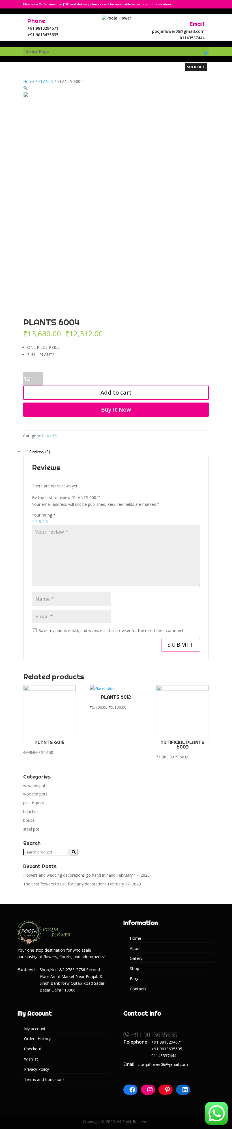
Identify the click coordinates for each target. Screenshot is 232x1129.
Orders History (37, 1038)
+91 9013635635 (42, 34)
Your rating (43, 515)
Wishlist (31, 1059)
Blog (134, 978)
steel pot (31, 829)
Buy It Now (116, 409)
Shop (134, 968)
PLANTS (45, 81)
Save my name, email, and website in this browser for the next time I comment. (111, 630)
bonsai (29, 820)
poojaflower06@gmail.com (178, 31)
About (135, 948)
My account (35, 1028)
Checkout (32, 1048)
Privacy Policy (36, 1069)
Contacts (138, 989)
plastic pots (33, 802)
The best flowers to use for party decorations (65, 884)
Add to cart (116, 392)
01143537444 (192, 37)
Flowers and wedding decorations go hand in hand (69, 875)
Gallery (136, 958)
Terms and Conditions (44, 1079)
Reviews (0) (39, 451)
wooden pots (35, 785)
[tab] (116, 451)
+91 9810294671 (42, 28)
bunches (30, 811)
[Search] (74, 852)
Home (29, 81)
